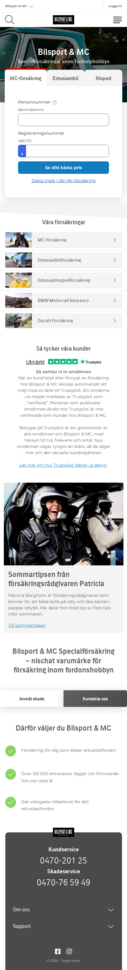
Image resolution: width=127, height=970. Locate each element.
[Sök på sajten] (9, 19)
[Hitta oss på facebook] (58, 951)
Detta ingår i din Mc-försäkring (64, 180)
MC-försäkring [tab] (25, 78)
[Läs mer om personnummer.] (54, 102)
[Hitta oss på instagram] (69, 951)
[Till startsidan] (63, 832)
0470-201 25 (63, 860)
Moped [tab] (103, 78)
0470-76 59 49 (63, 882)
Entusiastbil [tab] (66, 78)
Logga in (115, 6)
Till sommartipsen (27, 625)
